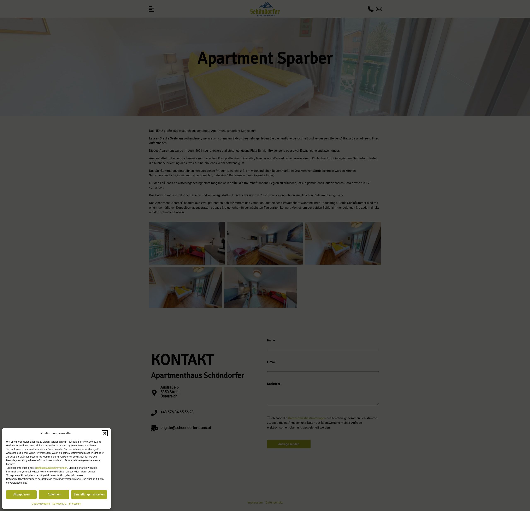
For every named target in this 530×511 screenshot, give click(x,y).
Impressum (75, 503)
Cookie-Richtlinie (41, 503)
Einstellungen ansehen (89, 494)
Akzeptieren (21, 494)
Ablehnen (54, 494)
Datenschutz (59, 503)
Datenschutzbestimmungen (51, 467)
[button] (105, 433)
